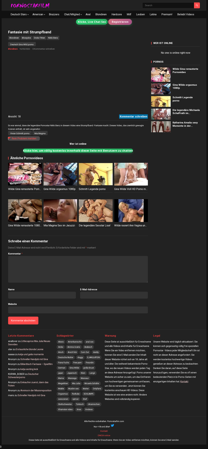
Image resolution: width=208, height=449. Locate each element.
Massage (72, 378)
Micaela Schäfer (91, 383)
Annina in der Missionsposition (36, 390)
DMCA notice (104, 435)
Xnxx (79, 409)
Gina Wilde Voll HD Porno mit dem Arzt (136, 189)
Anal (88, 14)
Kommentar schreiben (133, 116)
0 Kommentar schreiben (43, 49)
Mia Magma (40, 133)
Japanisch (72, 373)
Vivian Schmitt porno (20, 133)
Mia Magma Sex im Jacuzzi (59, 225)
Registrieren (120, 21)
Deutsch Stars (19, 14)
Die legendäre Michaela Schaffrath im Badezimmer (186, 112)
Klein (83, 373)
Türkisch (80, 404)
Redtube (75, 394)
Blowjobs (26, 38)
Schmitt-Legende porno (92, 189)
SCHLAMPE (89, 394)
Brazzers (54, 14)
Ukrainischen (94, 404)
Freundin (90, 363)
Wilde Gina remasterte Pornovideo (27, 189)
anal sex (89, 342)
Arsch (61, 352)
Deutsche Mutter (65, 357)
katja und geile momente (31, 354)
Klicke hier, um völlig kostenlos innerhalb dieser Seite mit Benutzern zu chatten (78, 150)
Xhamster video (65, 409)
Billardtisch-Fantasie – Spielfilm (36, 364)
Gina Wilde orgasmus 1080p (60, 189)
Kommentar (15, 253)
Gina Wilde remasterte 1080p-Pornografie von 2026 (37, 225)
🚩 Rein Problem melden (22, 138)
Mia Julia (76, 383)
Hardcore (116, 14)
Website (12, 304)
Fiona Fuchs (63, 363)
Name (11, 289)
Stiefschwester (65, 404)
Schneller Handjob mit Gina (34, 359)
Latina (153, 14)
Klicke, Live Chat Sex (92, 22)
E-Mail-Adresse (88, 289)
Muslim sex (73, 389)
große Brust (88, 368)
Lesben (140, 14)
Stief (85, 399)
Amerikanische (75, 342)
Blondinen (101, 14)
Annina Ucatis (73, 347)
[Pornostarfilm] (31, 5)
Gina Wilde (74, 368)
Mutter (86, 389)
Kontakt (184, 381)
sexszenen (63, 399)
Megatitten (63, 383)
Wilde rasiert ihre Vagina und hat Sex (135, 225)
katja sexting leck (29, 369)
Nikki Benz (53, 38)
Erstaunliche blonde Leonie (29, 349)
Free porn (77, 363)
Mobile (61, 389)
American (37, 14)
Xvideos (89, 409)
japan (60, 373)
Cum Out (85, 352)
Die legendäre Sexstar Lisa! (94, 225)
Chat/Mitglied (72, 14)
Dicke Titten (39, 38)
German (61, 368)
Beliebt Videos (185, 14)
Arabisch (88, 347)
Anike (60, 347)
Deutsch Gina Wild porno (22, 44)
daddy (96, 352)
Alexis (61, 342)
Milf (129, 14)
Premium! (166, 14)
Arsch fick (72, 352)
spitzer (75, 399)
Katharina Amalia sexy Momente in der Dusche (185, 124)
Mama (61, 378)
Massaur (85, 378)
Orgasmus (63, 394)
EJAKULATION (93, 357)
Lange (92, 373)
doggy (80, 357)
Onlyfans (97, 389)
